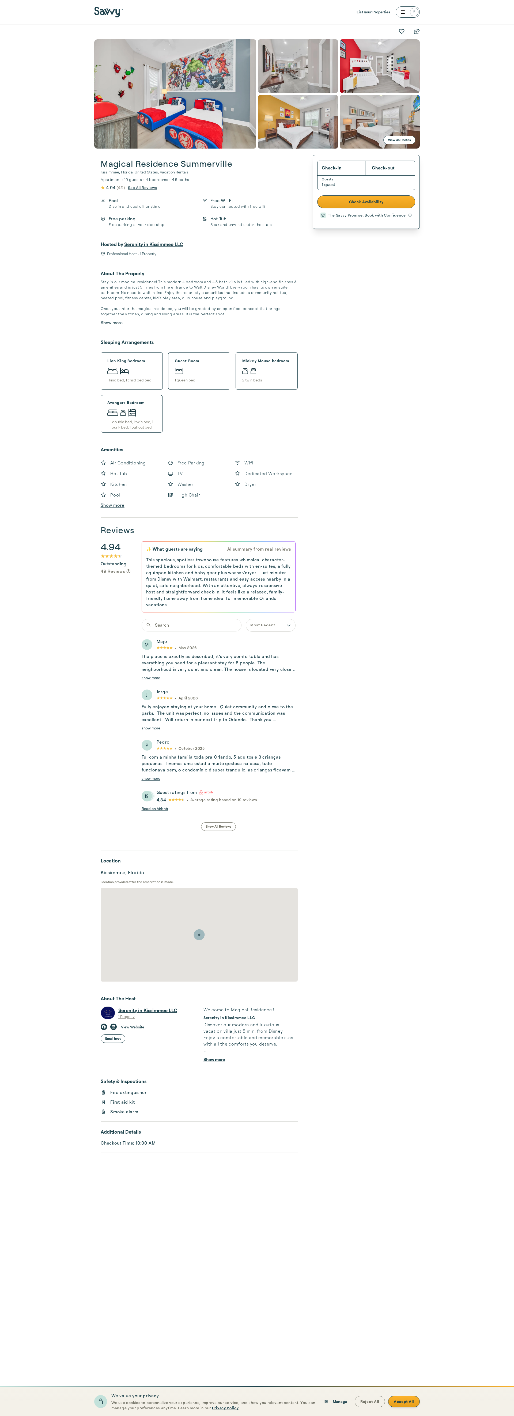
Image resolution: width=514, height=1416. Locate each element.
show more (151, 677)
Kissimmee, (110, 172)
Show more (112, 322)
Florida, (127, 172)
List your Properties (373, 12)
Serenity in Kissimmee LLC (153, 244)
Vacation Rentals (174, 172)
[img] (128, 571)
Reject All (369, 1401)
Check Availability (366, 201)
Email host (113, 1038)
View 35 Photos (399, 140)
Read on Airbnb (155, 808)
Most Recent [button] (262, 625)
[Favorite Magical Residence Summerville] (401, 31)
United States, (147, 172)
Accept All (404, 1401)
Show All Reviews (218, 826)
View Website (132, 1027)
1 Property (126, 1016)
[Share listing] (416, 31)
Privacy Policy (225, 1408)
